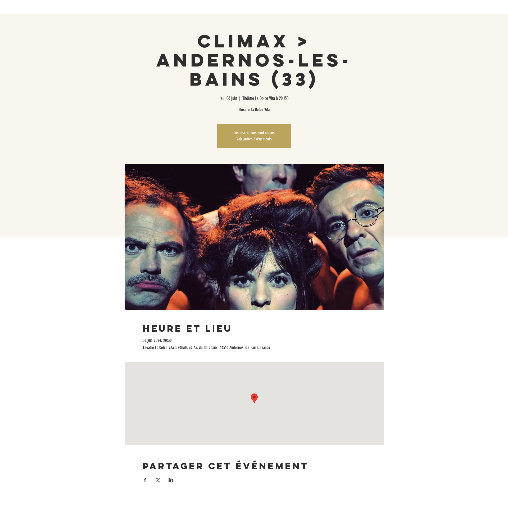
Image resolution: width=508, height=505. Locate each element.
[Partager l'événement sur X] (158, 480)
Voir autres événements (254, 138)
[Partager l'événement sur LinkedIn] (171, 480)
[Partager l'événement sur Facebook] (145, 480)
